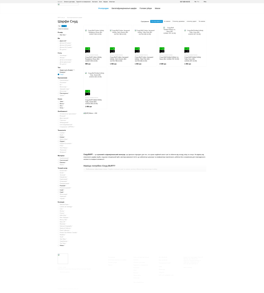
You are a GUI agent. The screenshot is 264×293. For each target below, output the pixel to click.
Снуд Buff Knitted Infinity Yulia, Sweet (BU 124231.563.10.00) (93, 101)
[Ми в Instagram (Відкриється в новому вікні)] (120, 1)
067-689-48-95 (185, 1)
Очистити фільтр (63, 29)
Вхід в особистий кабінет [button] (141, 257)
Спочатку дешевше (178, 21)
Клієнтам (112, 1)
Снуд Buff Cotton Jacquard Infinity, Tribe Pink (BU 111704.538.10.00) (144, 59)
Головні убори (146, 8)
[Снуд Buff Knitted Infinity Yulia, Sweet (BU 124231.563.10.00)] (95, 82)
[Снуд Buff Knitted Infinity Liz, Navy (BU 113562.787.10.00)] (170, 39)
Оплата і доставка (69, 1)
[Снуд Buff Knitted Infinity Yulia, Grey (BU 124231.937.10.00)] (194, 39)
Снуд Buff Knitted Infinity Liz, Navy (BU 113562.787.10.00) (169, 58)
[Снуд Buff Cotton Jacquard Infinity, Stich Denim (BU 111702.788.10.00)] (120, 39)
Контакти (95, 1)
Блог (100, 1)
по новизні (167, 21)
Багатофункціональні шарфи (124, 8)
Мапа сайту (137, 275)
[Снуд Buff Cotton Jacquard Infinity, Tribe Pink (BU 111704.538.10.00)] (145, 39)
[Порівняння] (199, 8)
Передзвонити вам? (165, 263)
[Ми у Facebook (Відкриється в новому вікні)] (117, 1)
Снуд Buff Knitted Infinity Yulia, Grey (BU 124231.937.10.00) (192, 59)
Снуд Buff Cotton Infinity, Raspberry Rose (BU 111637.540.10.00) (93, 59)
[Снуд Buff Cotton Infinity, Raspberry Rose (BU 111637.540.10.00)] (95, 39)
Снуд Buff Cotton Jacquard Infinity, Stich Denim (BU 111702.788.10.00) (119, 59)
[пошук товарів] (165, 8)
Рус (198, 1)
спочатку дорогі (191, 21)
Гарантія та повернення (83, 1)
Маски (157, 8)
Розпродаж (103, 8)
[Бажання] (194, 8)
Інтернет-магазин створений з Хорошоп (68, 288)
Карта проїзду (188, 267)
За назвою (202, 21)
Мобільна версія (65, 272)
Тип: (59, 26)
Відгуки (106, 1)
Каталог (60, 1)
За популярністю (156, 21)
